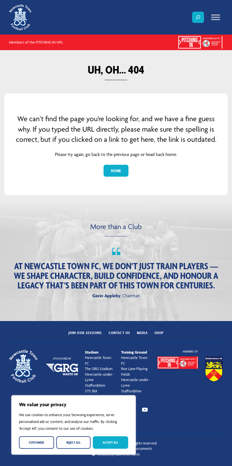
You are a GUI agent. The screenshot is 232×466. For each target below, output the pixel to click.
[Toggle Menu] (215, 17)
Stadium (91, 352)
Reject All (73, 442)
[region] (73, 425)
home (116, 170)
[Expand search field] (198, 17)
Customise (36, 442)
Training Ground (134, 352)
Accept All (110, 442)
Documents (143, 448)
